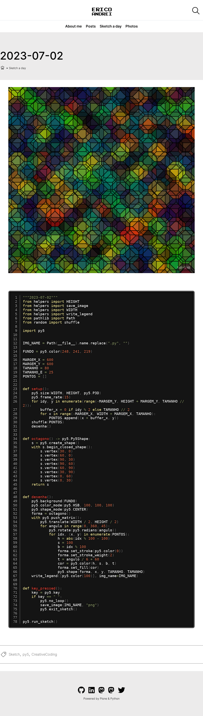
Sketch (14, 654)
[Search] (195, 11)
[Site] (101, 11)
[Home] (2, 68)
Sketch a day (111, 26)
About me (73, 26)
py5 (26, 654)
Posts (91, 26)
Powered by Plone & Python (101, 698)
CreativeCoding (44, 654)
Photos (131, 26)
